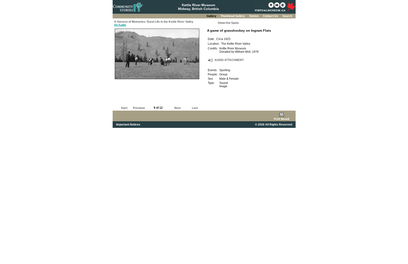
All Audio (120, 25)
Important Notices (128, 124)
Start (124, 108)
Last (195, 108)
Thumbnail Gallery (233, 16)
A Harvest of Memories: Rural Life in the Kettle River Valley (153, 21)
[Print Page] (281, 116)
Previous (139, 108)
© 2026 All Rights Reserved (273, 124)
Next (177, 108)
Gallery (212, 16)
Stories (254, 16)
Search (287, 16)
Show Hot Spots (228, 23)
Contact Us (271, 16)
